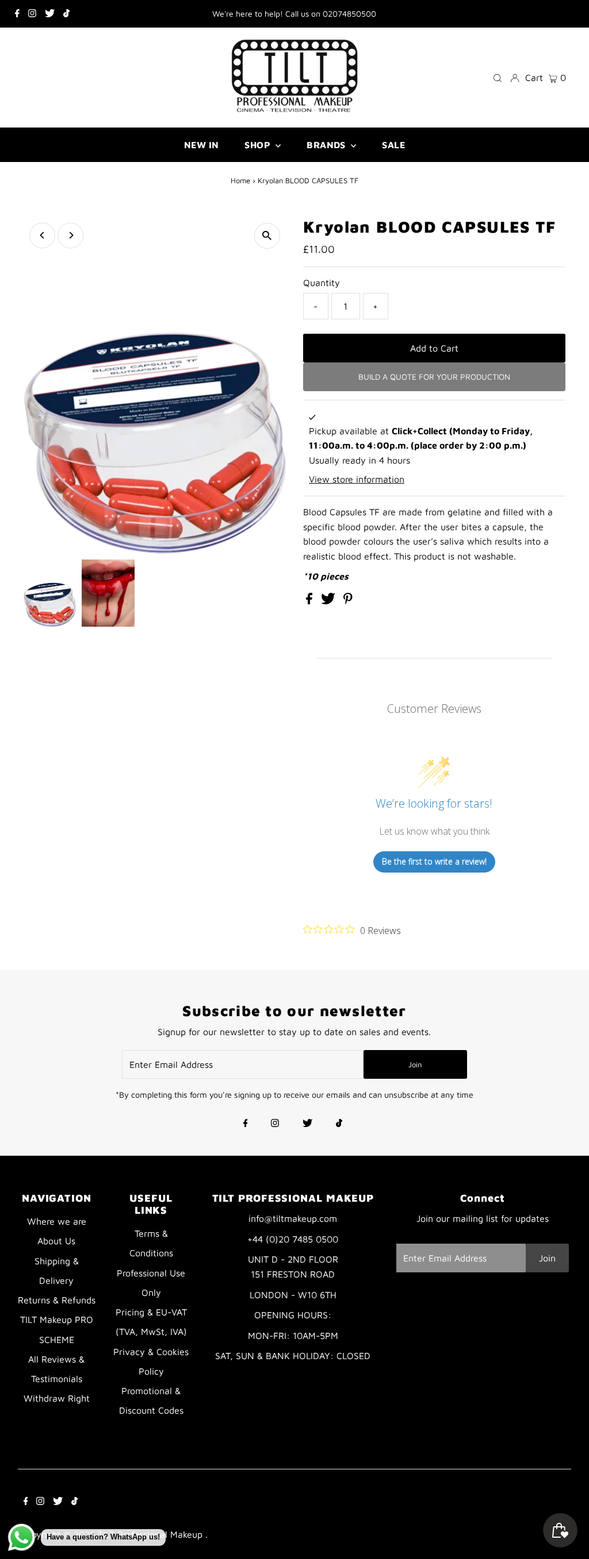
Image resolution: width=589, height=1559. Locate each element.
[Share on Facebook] (310, 601)
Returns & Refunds (56, 1300)
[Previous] (42, 235)
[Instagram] (32, 14)
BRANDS (327, 145)
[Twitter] (50, 14)
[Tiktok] (66, 14)
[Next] (70, 235)
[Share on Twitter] (329, 601)
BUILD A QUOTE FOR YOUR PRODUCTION (434, 376)
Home (240, 180)
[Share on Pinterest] (348, 601)
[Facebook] (17, 14)
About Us (56, 1241)
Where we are (56, 1221)
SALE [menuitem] (393, 145)
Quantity (321, 282)
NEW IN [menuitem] (201, 145)
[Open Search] (497, 77)
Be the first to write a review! (434, 861)
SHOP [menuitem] (258, 145)
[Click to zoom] (267, 236)
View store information (356, 479)
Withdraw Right (57, 1398)
